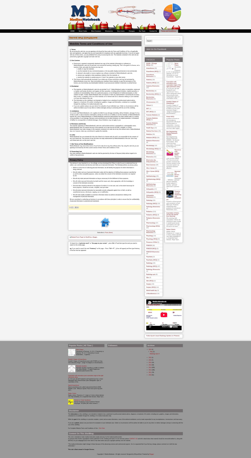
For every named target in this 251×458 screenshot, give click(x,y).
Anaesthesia (150, 68)
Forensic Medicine (152, 115)
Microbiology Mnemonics (150, 152)
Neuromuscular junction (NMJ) (178, 152)
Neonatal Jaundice (81, 366)
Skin (147, 277)
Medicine (149, 134)
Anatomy (149, 79)
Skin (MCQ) (150, 280)
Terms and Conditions (168, 31)
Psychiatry (149, 256)
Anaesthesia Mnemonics (150, 75)
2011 (150, 372)
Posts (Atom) (109, 232)
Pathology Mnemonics (153, 206)
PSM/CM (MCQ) (151, 248)
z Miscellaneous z (151, 293)
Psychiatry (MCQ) (151, 260)
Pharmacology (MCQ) (153, 226)
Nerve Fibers (176, 64)
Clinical (148, 105)
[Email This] (70, 207)
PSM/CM (149, 245)
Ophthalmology (151, 176)
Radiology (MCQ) (151, 266)
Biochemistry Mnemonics (150, 98)
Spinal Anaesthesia (73, 385)
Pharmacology (150, 223)
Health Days (150, 128)
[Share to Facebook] (76, 207)
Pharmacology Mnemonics (150, 231)
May (151, 351)
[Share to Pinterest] (78, 207)
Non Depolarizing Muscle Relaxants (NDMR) (171, 133)
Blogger (151, 454)
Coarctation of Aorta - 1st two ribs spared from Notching (173, 214)
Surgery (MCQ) (151, 287)
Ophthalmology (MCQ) (153, 179)
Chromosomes (150, 102)
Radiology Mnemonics (153, 269)
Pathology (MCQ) (151, 203)
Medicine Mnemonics (152, 140)
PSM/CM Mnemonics (152, 252)
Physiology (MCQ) (152, 239)
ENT (147, 108)
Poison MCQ (170, 116)
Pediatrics (149, 211)
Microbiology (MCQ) (152, 149)
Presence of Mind (151, 242)
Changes (132, 31)
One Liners (121, 31)
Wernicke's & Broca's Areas (178, 174)
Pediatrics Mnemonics (153, 218)
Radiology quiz (150, 274)
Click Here (102, 428)
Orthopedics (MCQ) (152, 192)
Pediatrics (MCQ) (151, 215)
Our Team (142, 31)
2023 (150, 349)
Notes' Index (83, 31)
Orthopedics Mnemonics (150, 196)
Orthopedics (150, 189)
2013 (150, 367)
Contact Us (153, 31)
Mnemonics (109, 31)
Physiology (149, 235)
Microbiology (150, 145)
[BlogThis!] (72, 207)
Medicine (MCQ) (151, 137)
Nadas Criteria (170, 229)
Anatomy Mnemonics (152, 86)
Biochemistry (150, 91)
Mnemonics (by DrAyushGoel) (151, 160)
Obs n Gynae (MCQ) (152, 171)
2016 (150, 360)
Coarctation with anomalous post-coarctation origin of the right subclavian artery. (173, 84)
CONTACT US (133, 438)
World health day (151, 290)
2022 (150, 357)
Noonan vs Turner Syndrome (82, 400)
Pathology (149, 200)
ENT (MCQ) (150, 111)
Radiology (149, 263)
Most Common (96, 31)
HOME (72, 31)
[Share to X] (74, 207)
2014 (150, 365)
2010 (150, 375)
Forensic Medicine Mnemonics (152, 123)
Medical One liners (152, 131)
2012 (150, 370)
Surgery (148, 284)
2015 (150, 362)
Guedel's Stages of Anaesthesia (172, 102)
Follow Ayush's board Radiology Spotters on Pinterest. (163, 335)
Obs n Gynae (150, 168)
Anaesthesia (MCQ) (152, 71)
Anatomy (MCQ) (151, 82)
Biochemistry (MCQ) (152, 94)
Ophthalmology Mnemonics (151, 185)
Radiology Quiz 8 (154, 353)
